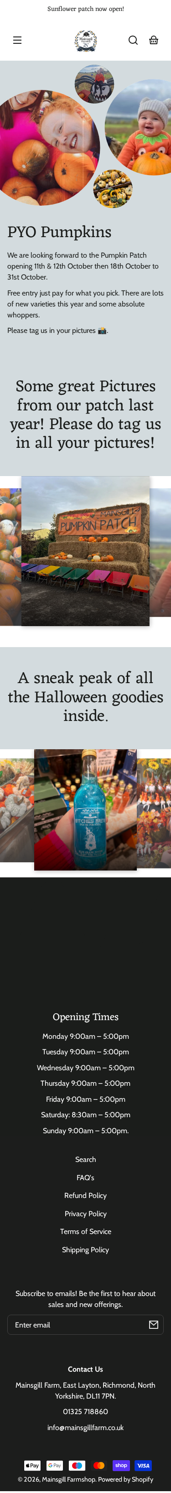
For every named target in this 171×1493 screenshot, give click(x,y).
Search (85, 1159)
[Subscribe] (154, 1325)
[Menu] (17, 40)
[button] (133, 40)
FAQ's (85, 1177)
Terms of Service (85, 1231)
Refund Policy (85, 1195)
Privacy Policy (86, 1213)
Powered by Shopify (125, 1479)
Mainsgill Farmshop (68, 1479)
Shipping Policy (85, 1249)
